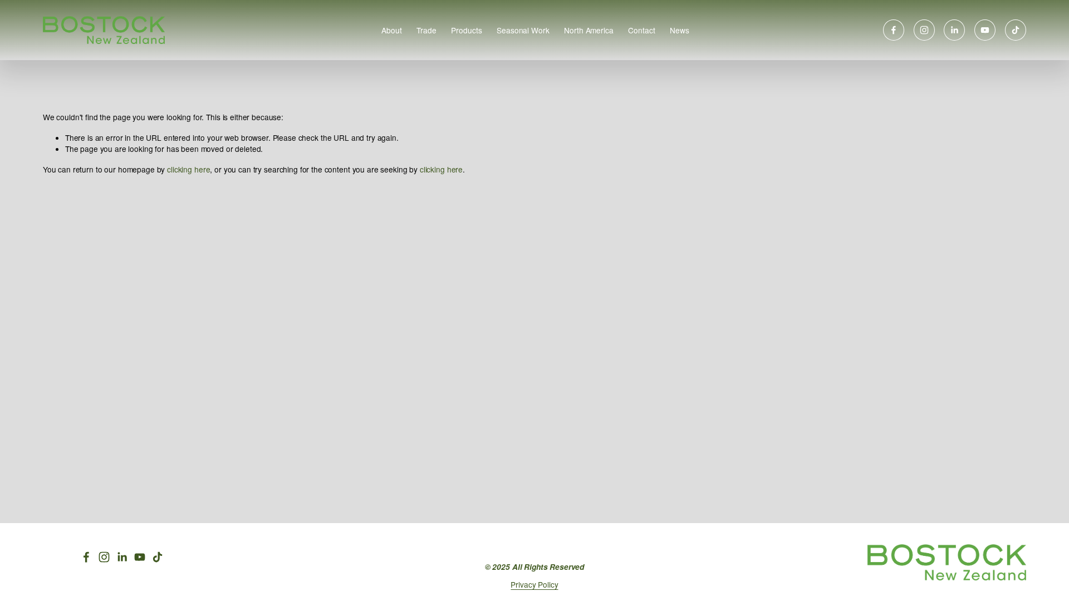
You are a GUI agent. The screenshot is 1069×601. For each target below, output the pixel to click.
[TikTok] (1015, 30)
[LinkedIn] (954, 30)
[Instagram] (924, 30)
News (679, 30)
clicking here (188, 169)
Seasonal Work (523, 30)
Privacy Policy (534, 584)
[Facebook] (893, 30)
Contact (641, 30)
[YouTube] (985, 30)
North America (588, 30)
